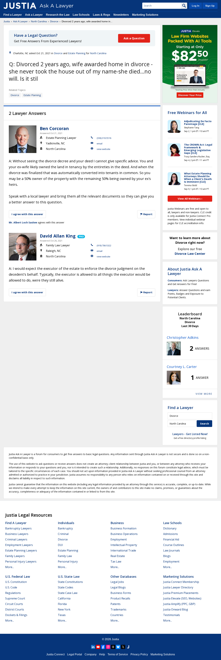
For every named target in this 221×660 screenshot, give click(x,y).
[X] (123, 647)
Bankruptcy (65, 528)
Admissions (170, 534)
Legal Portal (74, 654)
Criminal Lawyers (16, 539)
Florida (62, 604)
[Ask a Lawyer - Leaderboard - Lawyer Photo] (174, 348)
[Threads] (113, 647)
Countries (116, 615)
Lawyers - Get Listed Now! (190, 434)
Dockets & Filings (16, 615)
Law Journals (171, 550)
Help (102, 654)
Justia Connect (55, 654)
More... (9, 567)
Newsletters (121, 14)
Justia (6, 21)
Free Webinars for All (187, 112)
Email (99, 143)
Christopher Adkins (183, 337)
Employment (118, 539)
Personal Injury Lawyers (20, 561)
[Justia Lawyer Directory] (128, 647)
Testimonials (171, 615)
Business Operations (124, 534)
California (64, 598)
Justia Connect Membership (181, 582)
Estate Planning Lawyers (21, 550)
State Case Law (67, 593)
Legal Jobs (117, 582)
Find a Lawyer (12, 14)
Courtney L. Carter (182, 366)
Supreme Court (15, 598)
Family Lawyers (15, 556)
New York (64, 609)
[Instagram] (108, 647)
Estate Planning (76, 53)
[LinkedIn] (93, 647)
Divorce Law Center (190, 254)
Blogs (167, 556)
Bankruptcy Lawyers (18, 528)
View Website (103, 149)
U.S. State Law (69, 576)
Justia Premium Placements (180, 593)
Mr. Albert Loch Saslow (23, 222)
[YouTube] (98, 647)
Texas (62, 615)
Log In (195, 5)
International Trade (123, 550)
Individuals (66, 523)
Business (117, 523)
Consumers (175, 280)
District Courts (14, 609)
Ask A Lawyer (20, 21)
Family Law (65, 556)
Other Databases (123, 576)
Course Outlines (173, 545)
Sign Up (210, 5)
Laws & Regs (101, 14)
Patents (115, 604)
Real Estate (117, 556)
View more (204, 393)
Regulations (13, 593)
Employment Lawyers (19, 545)
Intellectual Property (123, 545)
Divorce (54, 21)
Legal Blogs (118, 587)
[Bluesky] (118, 647)
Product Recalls (120, 598)
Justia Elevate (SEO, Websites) (182, 598)
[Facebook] (103, 647)
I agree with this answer (27, 214)
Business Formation (123, 528)
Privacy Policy (139, 654)
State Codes (65, 587)
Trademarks (118, 609)
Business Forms (120, 593)
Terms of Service (118, 654)
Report (147, 214)
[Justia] (19, 6)
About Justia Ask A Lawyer (185, 271)
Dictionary (169, 528)
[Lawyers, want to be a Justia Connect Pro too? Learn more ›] (81, 235)
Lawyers (173, 290)
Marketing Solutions (145, 14)
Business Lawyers (16, 534)
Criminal (63, 534)
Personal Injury (68, 561)
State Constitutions (70, 582)
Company (91, 654)
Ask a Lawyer (34, 14)
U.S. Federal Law (17, 576)
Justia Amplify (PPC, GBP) (179, 604)
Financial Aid (171, 539)
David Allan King (58, 236)
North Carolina (39, 21)
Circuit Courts (14, 604)
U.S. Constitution (16, 582)
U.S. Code (11, 587)
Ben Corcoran (54, 128)
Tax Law (115, 561)
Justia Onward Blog (175, 609)
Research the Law (57, 14)
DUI (60, 545)
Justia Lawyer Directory (178, 587)
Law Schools (81, 14)
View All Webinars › (190, 198)
